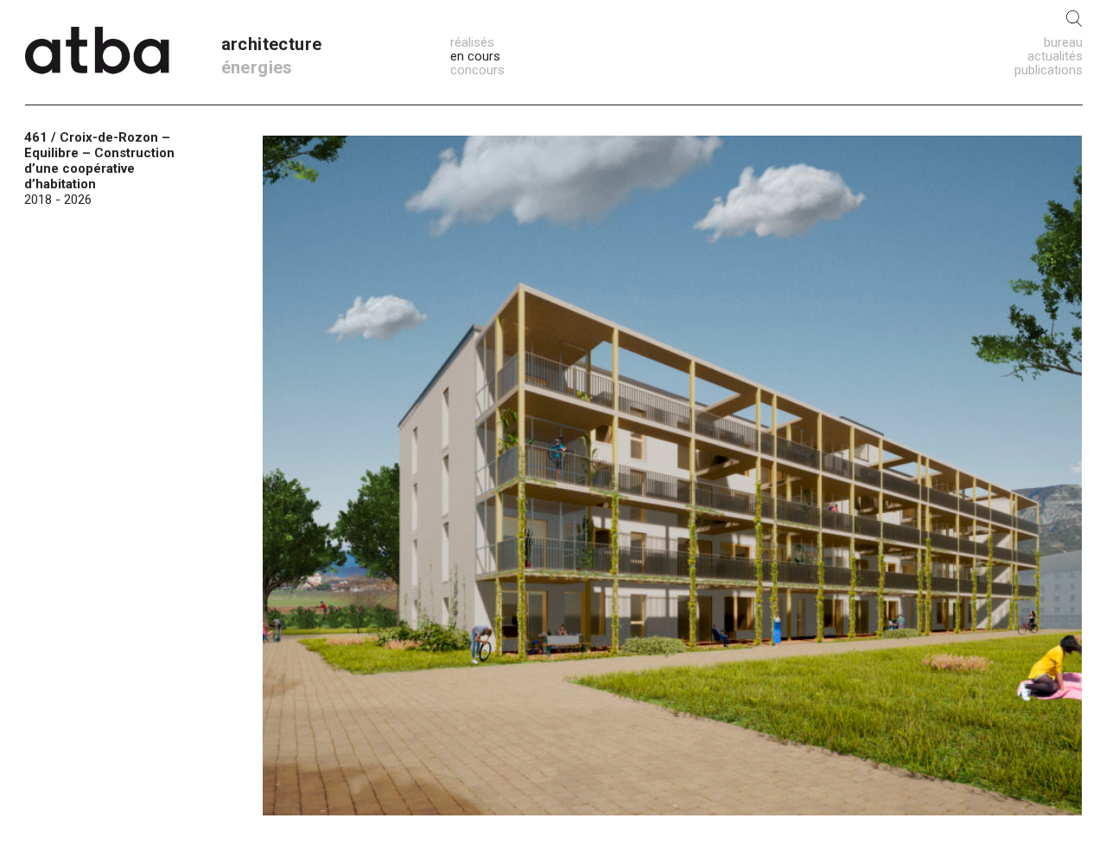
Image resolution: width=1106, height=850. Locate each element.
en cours (475, 56)
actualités (1055, 56)
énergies (257, 67)
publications (1048, 70)
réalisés (472, 42)
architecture (271, 44)
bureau (1063, 42)
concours (477, 70)
